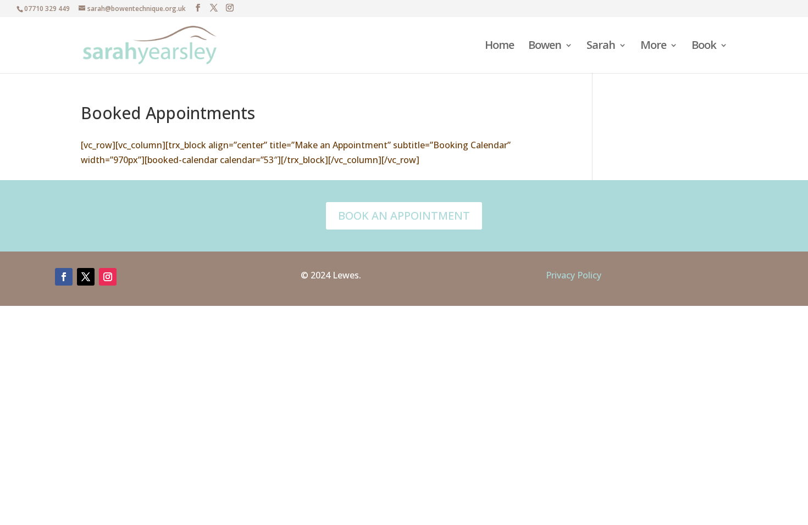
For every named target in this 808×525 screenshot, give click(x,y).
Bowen (544, 46)
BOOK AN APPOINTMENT (404, 215)
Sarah (600, 46)
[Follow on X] (86, 277)
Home (499, 46)
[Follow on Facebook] (64, 277)
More (653, 46)
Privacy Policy (573, 275)
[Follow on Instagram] (108, 277)
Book (703, 46)
